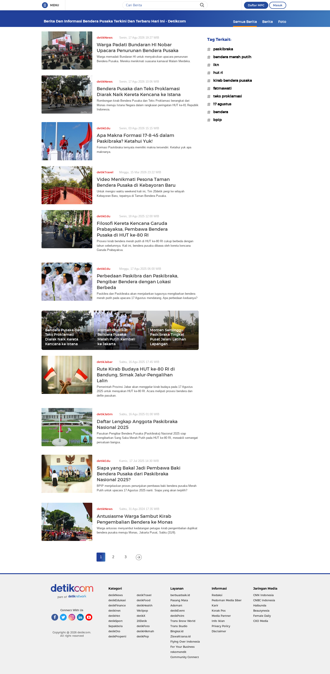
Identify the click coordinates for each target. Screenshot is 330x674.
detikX (141, 615)
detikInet (114, 610)
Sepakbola (115, 626)
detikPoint (177, 615)
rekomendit (178, 652)
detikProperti (117, 636)
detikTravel (144, 595)
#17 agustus (221, 104)
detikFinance (117, 605)
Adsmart (176, 605)
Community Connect (184, 657)
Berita (267, 21)
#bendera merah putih (231, 57)
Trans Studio (178, 626)
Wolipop (142, 610)
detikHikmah (145, 631)
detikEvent (177, 610)
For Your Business (182, 646)
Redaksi (217, 595)
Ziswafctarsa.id (180, 636)
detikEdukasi (117, 600)
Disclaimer (219, 631)
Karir (215, 605)
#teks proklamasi (226, 96)
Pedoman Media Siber (227, 600)
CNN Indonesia (263, 595)
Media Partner (221, 615)
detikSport (115, 621)
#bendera (219, 112)
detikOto (114, 631)
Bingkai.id (176, 631)
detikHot (114, 615)
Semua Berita (245, 21)
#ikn (215, 64)
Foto (282, 21)
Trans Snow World (182, 621)
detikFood (143, 600)
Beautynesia (261, 610)
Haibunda (259, 605)
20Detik (142, 621)
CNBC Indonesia (264, 600)
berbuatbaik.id (180, 595)
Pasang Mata (179, 600)
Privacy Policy (221, 626)
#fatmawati (221, 88)
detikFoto (143, 626)
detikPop (143, 636)
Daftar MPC (256, 5)
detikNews (115, 595)
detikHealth (144, 605)
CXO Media (260, 621)
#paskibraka (222, 49)
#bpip (216, 119)
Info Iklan (218, 621)
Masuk (277, 5)
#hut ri (217, 72)
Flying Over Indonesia (185, 641)
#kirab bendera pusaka (231, 80)
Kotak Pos (219, 610)
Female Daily (262, 615)
